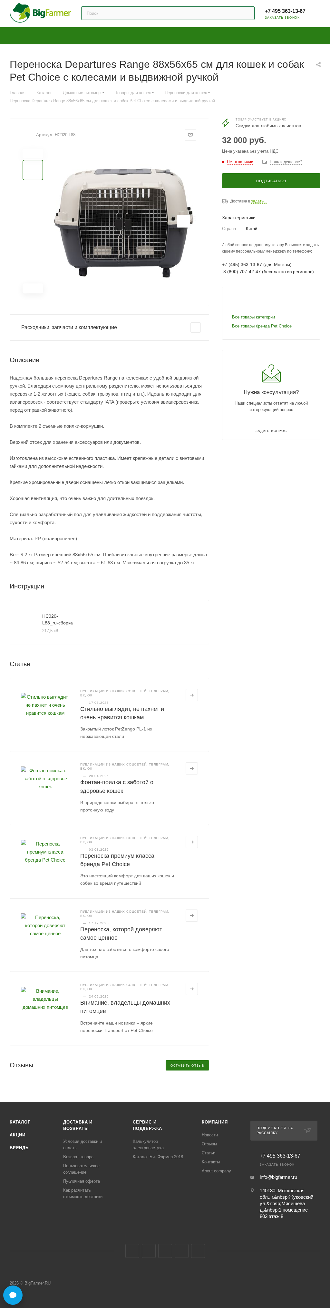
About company (216, 1171)
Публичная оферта (81, 1181)
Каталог (20, 1122)
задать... (259, 201)
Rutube (182, 1251)
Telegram (149, 1251)
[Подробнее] (192, 695)
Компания (215, 1122)
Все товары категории (253, 317)
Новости (210, 1135)
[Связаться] (13, 1295)
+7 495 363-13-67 (285, 11)
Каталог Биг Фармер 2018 (158, 1156)
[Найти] (247, 13)
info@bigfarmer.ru (278, 1177)
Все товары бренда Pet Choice (262, 326)
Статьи (208, 1153)
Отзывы (209, 1144)
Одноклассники (165, 1251)
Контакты (211, 1162)
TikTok (198, 1251)
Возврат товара (78, 1156)
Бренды (20, 1147)
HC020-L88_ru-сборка (57, 619)
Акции (17, 1135)
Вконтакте (132, 1251)
